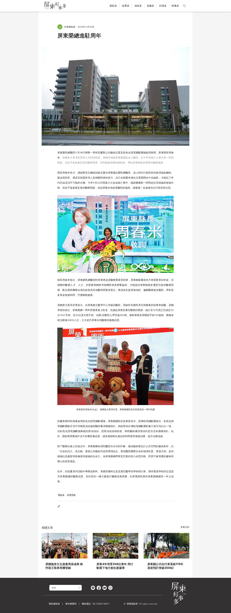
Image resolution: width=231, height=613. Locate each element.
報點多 (61, 494)
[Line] (93, 588)
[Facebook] (99, 588)
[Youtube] (104, 588)
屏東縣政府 (132, 603)
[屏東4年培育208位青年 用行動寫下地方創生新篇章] (115, 546)
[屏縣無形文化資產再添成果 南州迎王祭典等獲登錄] (64, 546)
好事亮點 (71, 494)
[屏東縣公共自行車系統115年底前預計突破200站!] (166, 546)
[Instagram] (110, 588)
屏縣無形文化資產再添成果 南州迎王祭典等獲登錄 (64, 566)
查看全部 (185, 527)
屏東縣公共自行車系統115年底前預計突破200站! (165, 566)
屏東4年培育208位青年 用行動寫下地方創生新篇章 (114, 566)
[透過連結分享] (58, 506)
